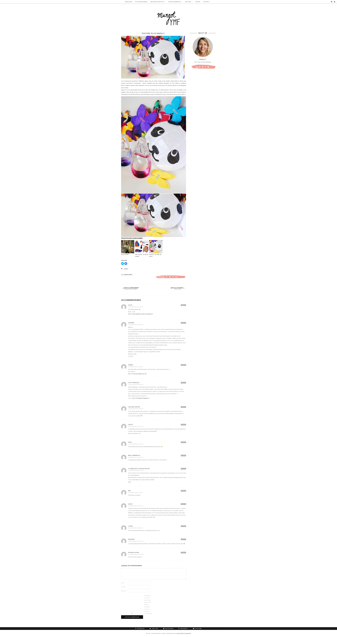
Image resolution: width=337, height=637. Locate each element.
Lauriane (131, 322)
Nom (123, 582)
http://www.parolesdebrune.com (137, 373)
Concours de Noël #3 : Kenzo (155, 255)
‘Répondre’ (183, 305)
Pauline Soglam (133, 552)
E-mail (123, 587)
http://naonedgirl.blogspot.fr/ (140, 398)
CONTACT (206, 1)
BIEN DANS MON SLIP (157, 1)
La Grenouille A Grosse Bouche (139, 468)
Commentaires (126, 274)
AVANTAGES (128, 1)
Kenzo (126, 268)
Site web (123, 591)
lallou (130, 504)
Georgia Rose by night (131, 289)
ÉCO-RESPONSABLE (141, 1)
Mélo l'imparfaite (134, 455)
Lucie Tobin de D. (134, 382)
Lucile (130, 305)
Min (129, 490)
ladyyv (130, 424)
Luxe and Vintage (134, 407)
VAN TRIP (188, 1)
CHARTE (197, 1)
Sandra (130, 365)
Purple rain (177, 289)
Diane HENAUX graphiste (184, 633)
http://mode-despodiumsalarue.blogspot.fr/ (140, 314)
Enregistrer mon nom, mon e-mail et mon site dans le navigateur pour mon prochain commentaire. (147, 604)
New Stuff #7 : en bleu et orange (141, 255)
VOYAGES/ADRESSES (174, 1)
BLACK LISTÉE (125, 254)
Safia (130, 442)
